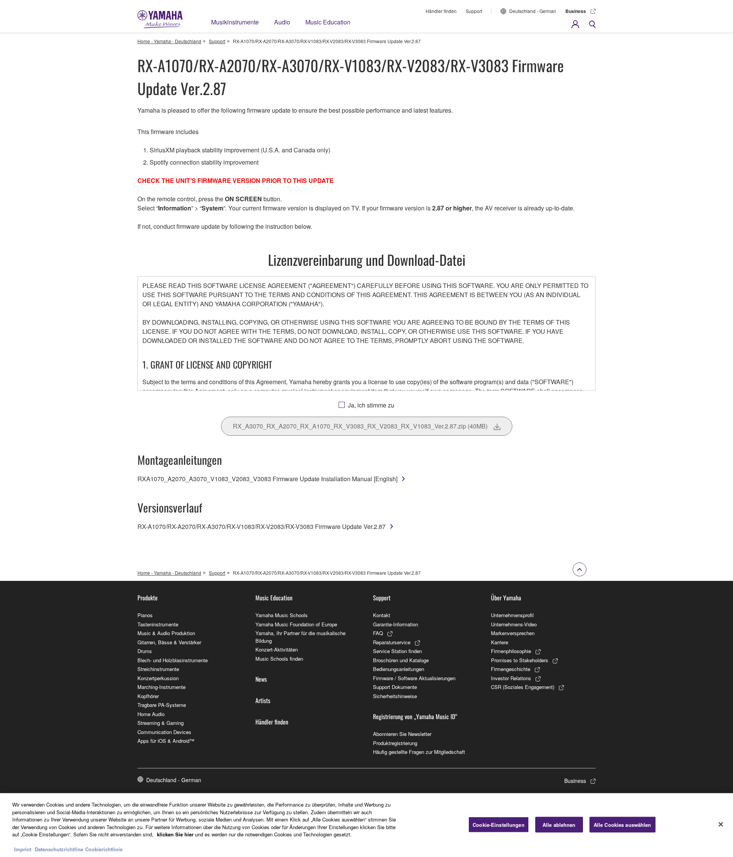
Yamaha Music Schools (281, 615)
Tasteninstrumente (157, 624)
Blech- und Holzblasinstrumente (172, 660)
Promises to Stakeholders (519, 660)
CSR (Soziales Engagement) (522, 686)
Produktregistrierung (395, 743)
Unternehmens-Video (514, 624)
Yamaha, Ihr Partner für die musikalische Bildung (300, 636)
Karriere (499, 642)
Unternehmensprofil (512, 615)
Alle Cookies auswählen (622, 824)
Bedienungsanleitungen (398, 669)
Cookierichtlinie (104, 849)
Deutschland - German (532, 11)
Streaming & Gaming (160, 722)
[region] (366, 825)
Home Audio (151, 714)
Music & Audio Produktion (166, 633)
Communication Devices (164, 732)
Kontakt (381, 615)
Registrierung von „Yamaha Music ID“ (415, 716)
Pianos (145, 615)
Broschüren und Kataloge (401, 660)
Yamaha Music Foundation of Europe (296, 624)
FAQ (378, 633)
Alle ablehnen (559, 824)
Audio (282, 22)
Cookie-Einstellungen (499, 824)
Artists (262, 700)
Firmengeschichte (510, 669)
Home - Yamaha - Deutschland (169, 41)
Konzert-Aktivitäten (276, 649)
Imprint (22, 849)
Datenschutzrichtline (59, 849)
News (261, 679)
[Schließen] (720, 824)
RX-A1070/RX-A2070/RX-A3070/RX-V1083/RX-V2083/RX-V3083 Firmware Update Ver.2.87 (261, 526)
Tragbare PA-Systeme (161, 704)
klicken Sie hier (175, 834)
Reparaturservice (391, 642)
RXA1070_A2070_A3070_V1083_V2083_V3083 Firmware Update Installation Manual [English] (267, 478)
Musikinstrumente (235, 22)
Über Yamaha (506, 597)
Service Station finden (397, 651)
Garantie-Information (395, 624)
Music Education (327, 22)
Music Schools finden (279, 658)
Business (575, 11)
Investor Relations (511, 678)
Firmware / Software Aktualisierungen (414, 678)
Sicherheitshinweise (395, 696)
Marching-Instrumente (161, 686)
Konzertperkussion (158, 678)
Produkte (147, 597)
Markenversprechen (512, 633)
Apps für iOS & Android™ (165, 740)
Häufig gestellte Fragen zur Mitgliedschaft (419, 751)
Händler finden (441, 11)
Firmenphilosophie (511, 651)
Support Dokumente (395, 686)
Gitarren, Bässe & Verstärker (169, 642)
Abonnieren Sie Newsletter (402, 733)
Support (474, 11)
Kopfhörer (148, 696)
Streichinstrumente (158, 669)
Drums (144, 651)
